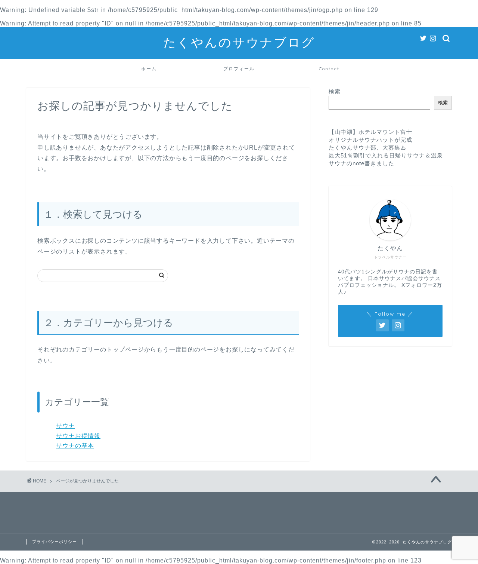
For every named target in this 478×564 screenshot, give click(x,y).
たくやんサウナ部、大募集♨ (367, 147)
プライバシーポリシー (54, 541)
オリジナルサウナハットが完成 (370, 140)
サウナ (65, 426)
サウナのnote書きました (361, 163)
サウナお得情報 (78, 436)
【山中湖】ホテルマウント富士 (370, 132)
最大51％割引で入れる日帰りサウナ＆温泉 (386, 155)
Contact (329, 68)
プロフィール (239, 68)
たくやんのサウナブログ (239, 42)
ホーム (149, 68)
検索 (335, 91)
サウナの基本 (75, 445)
